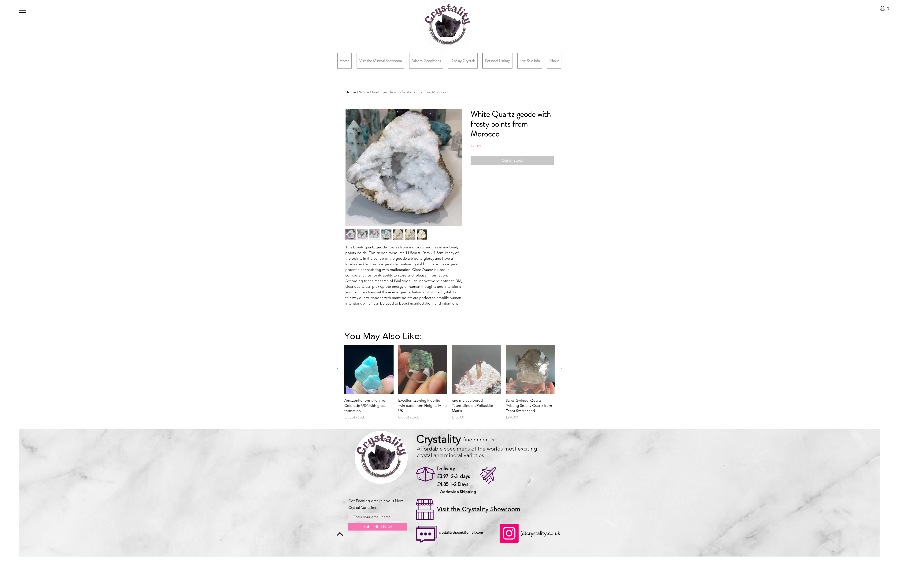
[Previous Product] (337, 369)
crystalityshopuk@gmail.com (461, 532)
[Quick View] (369, 369)
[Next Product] (561, 369)
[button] (22, 10)
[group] (449, 385)
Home (350, 92)
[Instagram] (509, 533)
